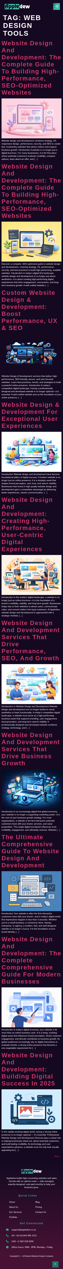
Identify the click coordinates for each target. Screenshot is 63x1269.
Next (57, 1156)
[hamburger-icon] (56, 6)
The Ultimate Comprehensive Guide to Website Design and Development (30, 851)
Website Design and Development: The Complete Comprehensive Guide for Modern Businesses (31, 960)
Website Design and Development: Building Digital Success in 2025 (28, 1069)
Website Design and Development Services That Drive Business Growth (31, 749)
